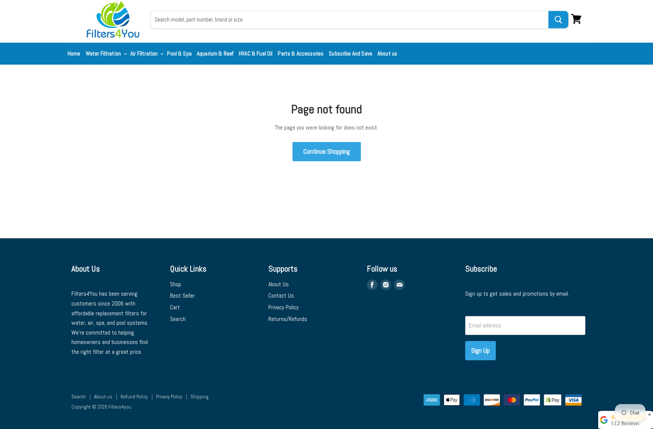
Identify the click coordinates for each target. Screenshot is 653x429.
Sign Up (480, 350)
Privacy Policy (283, 307)
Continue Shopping (326, 151)
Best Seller (182, 295)
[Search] (558, 19)
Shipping (199, 397)
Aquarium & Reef (215, 53)
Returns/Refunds (287, 319)
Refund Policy (134, 397)
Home (74, 53)
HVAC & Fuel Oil (255, 53)
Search (178, 319)
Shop (175, 284)
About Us (278, 284)
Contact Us (281, 295)
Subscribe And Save (350, 53)
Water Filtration (104, 53)
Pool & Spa (179, 53)
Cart (175, 307)
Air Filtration (144, 53)
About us (387, 53)
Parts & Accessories (300, 53)
